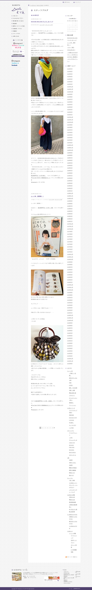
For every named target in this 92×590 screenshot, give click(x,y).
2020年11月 (70, 147)
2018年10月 (70, 198)
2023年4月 (69, 76)
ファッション (72, 405)
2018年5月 (69, 211)
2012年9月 (69, 363)
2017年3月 (69, 246)
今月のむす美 (66, 573)
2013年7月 (69, 345)
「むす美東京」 (50, 33)
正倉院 (71, 465)
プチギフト (72, 395)
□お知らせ (70, 531)
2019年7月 (69, 175)
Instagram (34, 409)
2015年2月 (69, 310)
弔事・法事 (72, 390)
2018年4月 (69, 213)
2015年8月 (69, 295)
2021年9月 (69, 124)
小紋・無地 (72, 480)
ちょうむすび (72, 425)
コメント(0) (42, 24)
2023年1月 (69, 84)
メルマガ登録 (78, 574)
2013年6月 (69, 348)
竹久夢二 (71, 422)
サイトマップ (77, 2)
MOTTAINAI (72, 452)
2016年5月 (69, 272)
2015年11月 (70, 287)
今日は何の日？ (71, 50)
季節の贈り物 (72, 393)
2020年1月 (69, 170)
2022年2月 (69, 112)
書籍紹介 (65, 580)
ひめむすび (72, 442)
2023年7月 (69, 68)
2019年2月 (69, 188)
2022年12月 (70, 86)
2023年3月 (69, 79)
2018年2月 (69, 218)
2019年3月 (69, 185)
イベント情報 (72, 533)
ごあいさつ (66, 571)
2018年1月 (69, 221)
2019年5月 (69, 180)
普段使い (71, 402)
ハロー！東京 (70, 47)
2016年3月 (69, 277)
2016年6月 (69, 269)
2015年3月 (69, 307)
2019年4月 (69, 183)
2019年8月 (69, 173)
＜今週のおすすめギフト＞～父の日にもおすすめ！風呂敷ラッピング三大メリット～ (72, 57)
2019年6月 (69, 178)
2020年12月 (70, 145)
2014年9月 (69, 323)
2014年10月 (70, 320)
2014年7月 (69, 328)
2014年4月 (69, 335)
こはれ (71, 437)
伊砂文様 (71, 415)
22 (72, 29)
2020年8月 (69, 155)
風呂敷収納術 (72, 502)
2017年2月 (69, 249)
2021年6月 (69, 132)
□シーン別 (70, 371)
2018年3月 (69, 216)
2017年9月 (69, 231)
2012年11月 (70, 361)
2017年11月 (70, 226)
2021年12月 (70, 117)
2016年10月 (70, 259)
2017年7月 (69, 236)
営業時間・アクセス (68, 581)
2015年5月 (69, 302)
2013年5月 (69, 351)
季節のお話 (72, 499)
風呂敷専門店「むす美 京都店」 (44, 401)
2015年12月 (70, 284)
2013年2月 (69, 356)
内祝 (70, 382)
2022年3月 (69, 109)
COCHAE (71, 420)
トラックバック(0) (49, 24)
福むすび (71, 475)
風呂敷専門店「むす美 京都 (45, 207)
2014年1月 (69, 340)
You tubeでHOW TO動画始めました (41, 177)
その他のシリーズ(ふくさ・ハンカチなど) (73, 485)
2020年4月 (69, 165)
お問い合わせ (67, 2)
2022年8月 (69, 96)
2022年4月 (69, 107)
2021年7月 (69, 130)
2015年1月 (69, 312)
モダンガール (72, 455)
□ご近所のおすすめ (72, 514)
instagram (34, 182)
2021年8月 (69, 127)
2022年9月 (69, 94)
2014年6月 (69, 330)
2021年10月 (70, 122)
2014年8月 (69, 325)
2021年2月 (69, 142)
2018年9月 (69, 201)
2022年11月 (70, 89)
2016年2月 (69, 279)
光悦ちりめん (72, 462)
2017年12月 (70, 223)
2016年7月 (69, 267)
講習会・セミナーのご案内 (69, 578)
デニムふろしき (73, 440)
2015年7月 (69, 297)
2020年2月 (69, 168)
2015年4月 (69, 305)
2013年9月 (69, 343)
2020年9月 (69, 152)
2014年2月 (69, 338)
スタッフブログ (40, 5)
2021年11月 (70, 119)
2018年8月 (69, 203)
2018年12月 (70, 193)
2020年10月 (70, 150)
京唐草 (71, 460)
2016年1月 (69, 282)
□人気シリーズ (71, 408)
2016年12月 (70, 254)
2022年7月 (69, 99)
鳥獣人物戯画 (72, 470)
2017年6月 (69, 239)
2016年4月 (69, 274)
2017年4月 (69, 244)
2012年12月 (70, 358)
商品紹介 (65, 576)
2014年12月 (70, 315)
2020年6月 (69, 160)
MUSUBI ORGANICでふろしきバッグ (42, 21)
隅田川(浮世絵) (73, 467)
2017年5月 (69, 241)
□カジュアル (70, 430)
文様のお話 (72, 497)
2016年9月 (69, 262)
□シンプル (70, 478)
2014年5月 (69, 333)
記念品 (71, 385)
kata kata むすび (73, 417)
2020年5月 (69, 163)
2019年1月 (69, 190)
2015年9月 (69, 292)
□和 (68, 458)
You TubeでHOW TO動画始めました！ (42, 405)
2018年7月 (69, 206)
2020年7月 (69, 157)
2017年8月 (69, 234)
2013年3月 (69, 353)
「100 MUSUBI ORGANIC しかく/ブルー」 (46, 98)
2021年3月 (69, 140)
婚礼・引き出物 (73, 387)
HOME (65, 569)
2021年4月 (69, 137)
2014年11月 (70, 317)
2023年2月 (69, 81)
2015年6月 (69, 300)
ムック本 (36, 214)
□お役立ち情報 (71, 495)
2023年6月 (69, 71)
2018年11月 (70, 196)
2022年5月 (69, 104)
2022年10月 (70, 91)
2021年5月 (69, 135)
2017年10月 (70, 229)
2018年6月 (69, 208)
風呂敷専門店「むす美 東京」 (38, 175)
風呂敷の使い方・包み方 (69, 574)
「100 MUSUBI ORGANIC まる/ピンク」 (47, 158)
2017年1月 (69, 251)
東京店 (24, 576)
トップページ (33, 5)
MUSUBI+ (71, 450)
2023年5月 (69, 74)
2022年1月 (69, 114)
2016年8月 (69, 264)
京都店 (25, 577)
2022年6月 (69, 102)
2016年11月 (70, 256)
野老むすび (72, 472)
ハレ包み (71, 427)
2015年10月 (70, 290)
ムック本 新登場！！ (37, 196)
